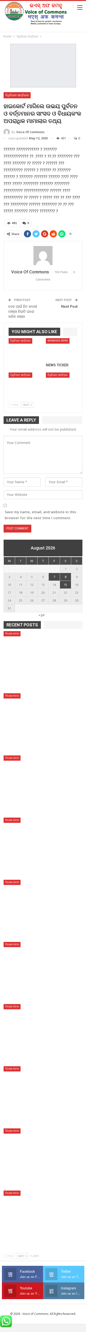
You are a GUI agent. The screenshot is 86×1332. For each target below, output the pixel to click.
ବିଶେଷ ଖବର (12, 633)
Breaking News (58, 340)
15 (65, 585)
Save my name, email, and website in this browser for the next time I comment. (40, 514)
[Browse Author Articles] (43, 255)
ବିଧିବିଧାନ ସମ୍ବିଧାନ (17, 95)
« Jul (41, 615)
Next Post (69, 306)
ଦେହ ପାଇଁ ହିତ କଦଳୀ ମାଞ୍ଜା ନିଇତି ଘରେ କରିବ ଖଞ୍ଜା (22, 311)
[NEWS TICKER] (61, 349)
